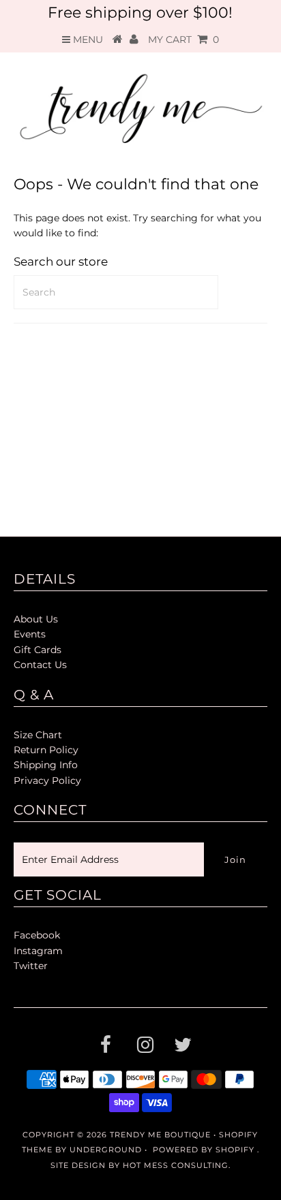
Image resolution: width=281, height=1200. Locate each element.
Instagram (38, 951)
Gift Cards (37, 650)
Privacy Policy (47, 780)
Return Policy (46, 750)
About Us (36, 619)
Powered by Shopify (203, 1149)
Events (30, 634)
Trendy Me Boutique (160, 1134)
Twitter (31, 966)
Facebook (37, 935)
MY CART (183, 39)
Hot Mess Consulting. (177, 1165)
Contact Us (40, 665)
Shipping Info (46, 765)
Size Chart (38, 735)
